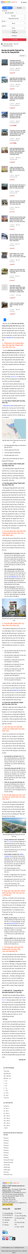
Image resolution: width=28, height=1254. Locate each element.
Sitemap (6, 1225)
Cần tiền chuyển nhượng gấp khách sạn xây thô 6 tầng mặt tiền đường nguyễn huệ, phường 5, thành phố (17, 288)
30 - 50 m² (6, 1108)
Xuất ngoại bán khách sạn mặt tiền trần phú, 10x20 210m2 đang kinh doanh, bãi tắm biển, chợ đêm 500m (17, 151)
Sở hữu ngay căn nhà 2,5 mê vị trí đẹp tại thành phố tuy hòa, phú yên (18, 187)
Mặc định (22, 55)
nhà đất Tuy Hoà (14, 376)
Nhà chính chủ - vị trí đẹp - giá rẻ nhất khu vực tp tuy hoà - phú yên (18, 255)
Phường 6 (6, 1157)
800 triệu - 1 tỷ (7, 1078)
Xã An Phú (6, 1172)
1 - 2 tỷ (5, 1080)
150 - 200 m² (7, 1118)
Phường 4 (6, 1150)
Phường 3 (6, 1147)
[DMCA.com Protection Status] (7, 1205)
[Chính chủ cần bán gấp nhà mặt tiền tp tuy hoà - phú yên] (5, 271)
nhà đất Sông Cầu (14, 576)
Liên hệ (6, 1222)
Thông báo (7, 1220)
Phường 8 (6, 1140)
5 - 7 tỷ (5, 1088)
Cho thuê (19, 7)
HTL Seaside (10, 841)
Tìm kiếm (15, 39)
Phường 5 (6, 1152)
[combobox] (10, 13)
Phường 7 (6, 1155)
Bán (7, 7)
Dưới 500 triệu (7, 1073)
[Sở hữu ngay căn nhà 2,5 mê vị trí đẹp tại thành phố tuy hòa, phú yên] (5, 187)
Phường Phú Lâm (8, 1174)
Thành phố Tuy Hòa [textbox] (13, 18)
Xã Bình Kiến (7, 1167)
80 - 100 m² (6, 1113)
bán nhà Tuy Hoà (13, 923)
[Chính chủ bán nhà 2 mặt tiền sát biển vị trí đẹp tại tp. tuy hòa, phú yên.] (5, 169)
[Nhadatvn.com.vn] (9, 3)
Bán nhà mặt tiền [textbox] (9, 12)
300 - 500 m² (7, 1125)
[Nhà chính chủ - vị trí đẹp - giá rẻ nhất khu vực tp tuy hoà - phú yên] (5, 255)
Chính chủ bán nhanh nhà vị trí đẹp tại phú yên (17, 305)
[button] (21, 2)
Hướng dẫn (6, 1209)
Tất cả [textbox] (13, 23)
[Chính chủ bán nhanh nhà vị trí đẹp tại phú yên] (5, 305)
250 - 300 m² (7, 1123)
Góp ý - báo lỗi (20, 1226)
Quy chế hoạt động (21, 1215)
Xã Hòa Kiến (7, 1164)
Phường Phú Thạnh (8, 1160)
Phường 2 (6, 1143)
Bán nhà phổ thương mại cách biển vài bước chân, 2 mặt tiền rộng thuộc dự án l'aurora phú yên (17, 97)
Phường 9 (6, 1145)
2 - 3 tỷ (5, 1083)
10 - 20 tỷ (6, 1093)
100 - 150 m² (7, 1115)
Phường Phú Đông (8, 1162)
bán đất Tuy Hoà (16, 690)
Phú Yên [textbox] (13, 16)
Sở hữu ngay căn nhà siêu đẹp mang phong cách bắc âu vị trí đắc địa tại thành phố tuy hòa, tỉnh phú (17, 237)
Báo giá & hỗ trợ (8, 1217)
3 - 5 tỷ (5, 1085)
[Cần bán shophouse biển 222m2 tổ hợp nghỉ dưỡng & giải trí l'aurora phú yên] (5, 115)
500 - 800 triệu (7, 1076)
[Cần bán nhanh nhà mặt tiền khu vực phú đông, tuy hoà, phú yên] (5, 203)
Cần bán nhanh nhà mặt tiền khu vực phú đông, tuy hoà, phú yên (17, 203)
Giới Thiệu (19, 1213)
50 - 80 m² (6, 1111)
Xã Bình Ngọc (7, 1169)
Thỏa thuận (6, 1071)
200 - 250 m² (7, 1120)
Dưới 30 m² (6, 1106)
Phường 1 (6, 1138)
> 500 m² (6, 1128)
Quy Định (18, 1209)
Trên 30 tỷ (6, 1097)
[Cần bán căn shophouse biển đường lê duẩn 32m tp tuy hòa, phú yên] (5, 80)
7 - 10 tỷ (6, 1090)
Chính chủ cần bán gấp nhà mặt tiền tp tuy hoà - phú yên (17, 271)
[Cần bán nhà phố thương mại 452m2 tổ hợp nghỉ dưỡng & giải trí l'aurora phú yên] (5, 62)
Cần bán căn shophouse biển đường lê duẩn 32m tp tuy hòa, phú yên (18, 80)
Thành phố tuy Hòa (8, 405)
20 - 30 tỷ (6, 1095)
